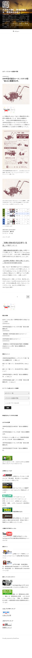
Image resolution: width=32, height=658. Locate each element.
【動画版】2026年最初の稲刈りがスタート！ (14, 334)
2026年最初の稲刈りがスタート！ (11, 339)
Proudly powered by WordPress (10, 638)
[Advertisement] (16, 54)
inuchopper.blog (16, 585)
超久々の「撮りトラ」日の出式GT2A (12, 363)
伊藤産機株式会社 (17, 511)
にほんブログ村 (6, 615)
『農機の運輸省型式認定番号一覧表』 (12, 250)
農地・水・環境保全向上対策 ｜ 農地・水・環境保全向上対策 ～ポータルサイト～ (16, 596)
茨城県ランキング (7, 627)
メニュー (17, 31)
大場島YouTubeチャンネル (19, 536)
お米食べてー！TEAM (18, 553)
